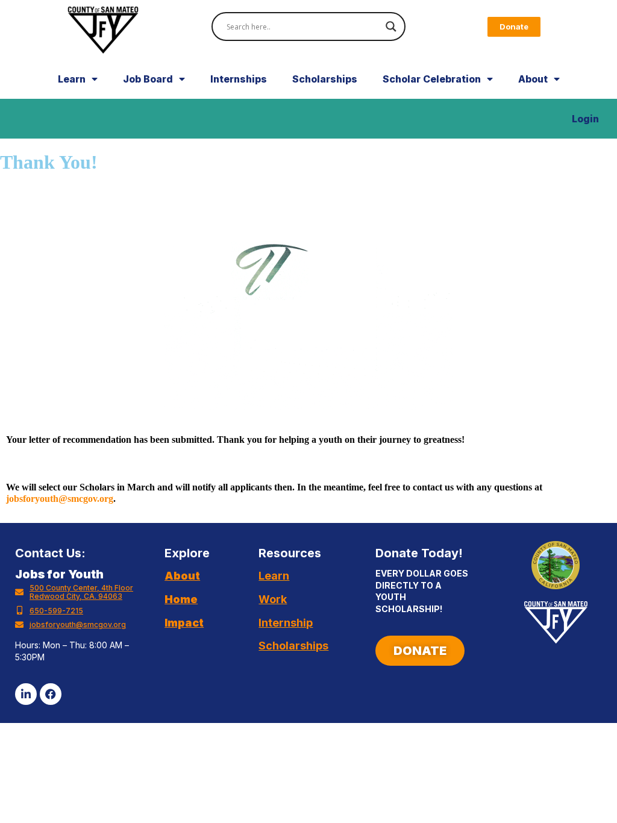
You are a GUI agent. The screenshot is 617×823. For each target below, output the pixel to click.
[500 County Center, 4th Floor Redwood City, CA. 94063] (19, 592)
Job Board (148, 79)
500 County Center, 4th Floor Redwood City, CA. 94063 (81, 592)
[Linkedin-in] (26, 694)
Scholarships (324, 79)
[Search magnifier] (391, 26)
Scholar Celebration (432, 79)
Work (272, 599)
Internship (285, 622)
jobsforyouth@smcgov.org (59, 498)
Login (585, 119)
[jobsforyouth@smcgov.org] (19, 625)
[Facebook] (50, 694)
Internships (238, 79)
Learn (72, 79)
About (533, 79)
